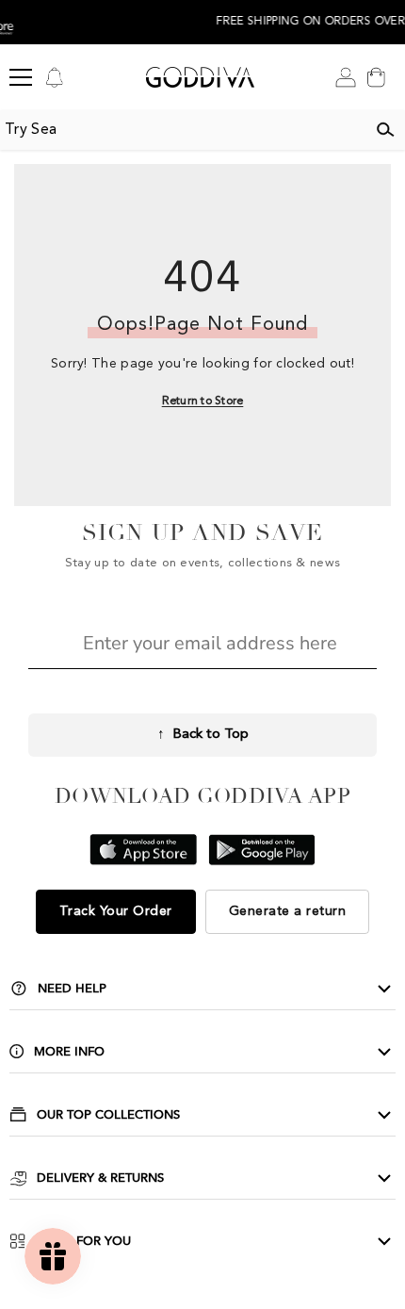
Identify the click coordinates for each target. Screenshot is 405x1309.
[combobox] (183, 130)
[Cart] (375, 77)
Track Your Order (115, 911)
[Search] (385, 130)
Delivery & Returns (100, 1178)
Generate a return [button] (288, 911)
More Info (69, 1051)
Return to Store (203, 401)
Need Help (72, 988)
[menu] (20, 77)
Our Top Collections (108, 1114)
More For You (83, 1241)
